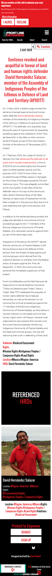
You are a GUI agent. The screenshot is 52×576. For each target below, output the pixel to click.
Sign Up (26, 540)
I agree (7, 22)
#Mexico (16, 359)
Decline (21, 22)
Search (44, 39)
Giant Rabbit (35, 556)
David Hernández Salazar (30, 115)
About (32, 39)
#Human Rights (10, 351)
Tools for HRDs (7, 39)
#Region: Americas (29, 359)
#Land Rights (27, 355)
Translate (45, 46)
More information (9, 16)
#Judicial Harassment (23, 343)
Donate (20, 39)
